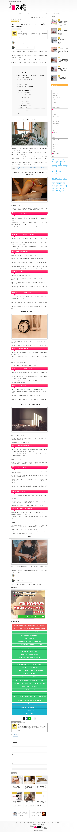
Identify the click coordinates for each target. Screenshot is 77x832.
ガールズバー (54, 168)
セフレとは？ (29, 693)
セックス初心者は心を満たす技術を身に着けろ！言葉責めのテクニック (17, 802)
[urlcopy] (35, 718)
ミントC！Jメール (57, 99)
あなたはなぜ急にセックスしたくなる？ (29, 635)
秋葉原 (53, 188)
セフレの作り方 (56, 121)
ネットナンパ (54, 173)
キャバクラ (60, 168)
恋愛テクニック (56, 139)
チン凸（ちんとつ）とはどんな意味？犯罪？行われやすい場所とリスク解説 (29, 683)
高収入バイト (55, 148)
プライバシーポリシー (56, 13)
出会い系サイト (56, 93)
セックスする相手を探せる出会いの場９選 (29, 631)
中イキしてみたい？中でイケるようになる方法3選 (29, 657)
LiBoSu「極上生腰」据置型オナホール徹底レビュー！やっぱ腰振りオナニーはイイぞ (63, 60)
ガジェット (65, 166)
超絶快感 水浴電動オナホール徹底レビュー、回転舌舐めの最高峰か (63, 41)
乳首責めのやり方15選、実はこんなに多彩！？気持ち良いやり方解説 (17, 786)
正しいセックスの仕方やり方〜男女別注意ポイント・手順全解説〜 (29, 644)
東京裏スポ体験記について (57, 153)
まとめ (58, 161)
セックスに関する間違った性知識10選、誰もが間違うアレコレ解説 (29, 680)
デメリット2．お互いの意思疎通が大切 (25, 94)
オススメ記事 (54, 166)
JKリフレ (53, 159)
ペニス (53, 176)
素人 (60, 188)
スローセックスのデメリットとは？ (24, 90)
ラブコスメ (54, 178)
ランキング (59, 178)
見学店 (63, 190)
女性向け (47, 13)
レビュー (64, 178)
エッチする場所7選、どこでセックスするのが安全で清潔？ (29, 641)
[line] (29, 718)
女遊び (54, 137)
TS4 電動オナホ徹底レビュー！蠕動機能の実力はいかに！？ (63, 78)
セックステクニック (16, 734)
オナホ (54, 130)
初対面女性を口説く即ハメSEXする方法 (29, 686)
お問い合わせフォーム (58, 822)
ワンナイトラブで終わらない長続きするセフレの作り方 (29, 700)
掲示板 (61, 185)
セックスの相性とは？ (29, 638)
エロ (38, 13)
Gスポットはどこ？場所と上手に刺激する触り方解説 (29, 802)
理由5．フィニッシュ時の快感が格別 (25, 86)
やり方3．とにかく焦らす (23, 107)
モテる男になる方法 (29, 703)
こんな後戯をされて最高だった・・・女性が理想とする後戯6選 (29, 664)
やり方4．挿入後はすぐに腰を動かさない (26, 110)
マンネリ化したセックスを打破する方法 (29, 667)
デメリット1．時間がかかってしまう (24, 92)
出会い (20, 13)
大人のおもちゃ (58, 183)
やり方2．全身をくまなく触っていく (25, 105)
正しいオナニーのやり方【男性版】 (29, 673)
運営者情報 (44, 822)
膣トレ (64, 188)
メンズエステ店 (58, 176)
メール (13, 758)
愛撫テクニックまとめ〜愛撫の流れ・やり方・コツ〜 (29, 651)
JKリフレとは (30, 713)
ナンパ (54, 105)
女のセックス (55, 144)
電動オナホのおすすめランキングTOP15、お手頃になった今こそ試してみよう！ (63, 23)
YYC (55, 102)
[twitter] (18, 37)
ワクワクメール (57, 100)
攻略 (65, 185)
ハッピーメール (57, 97)
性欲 (64, 183)
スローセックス (29, 660)
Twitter (63, 159)
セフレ (54, 118)
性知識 (54, 114)
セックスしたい (56, 111)
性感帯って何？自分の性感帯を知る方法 (29, 654)
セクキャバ (54, 171)
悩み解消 (53, 185)
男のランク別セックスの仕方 (29, 689)
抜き (58, 185)
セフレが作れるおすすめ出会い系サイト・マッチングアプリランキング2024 (29, 625)
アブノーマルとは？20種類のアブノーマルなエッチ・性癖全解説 (29, 670)
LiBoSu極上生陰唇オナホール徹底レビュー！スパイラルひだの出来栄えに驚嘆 (63, 69)
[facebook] (27, 718)
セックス (29, 13)
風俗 (54, 151)
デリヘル (64, 171)
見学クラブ (58, 190)
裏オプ (53, 190)
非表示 (31, 68)
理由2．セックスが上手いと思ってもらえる (26, 79)
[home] (19, 37)
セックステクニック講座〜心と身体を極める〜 (29, 648)
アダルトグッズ (63, 161)
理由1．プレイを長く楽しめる (23, 77)
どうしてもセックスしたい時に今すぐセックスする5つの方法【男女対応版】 (29, 628)
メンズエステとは (30, 710)
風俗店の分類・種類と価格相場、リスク (29, 707)
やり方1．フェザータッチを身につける (25, 103)
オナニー (60, 166)
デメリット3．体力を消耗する (23, 97)
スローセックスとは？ (21, 72)
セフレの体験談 (56, 123)
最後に (18, 113)
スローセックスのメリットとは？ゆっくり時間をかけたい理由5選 (30, 75)
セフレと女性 (55, 125)
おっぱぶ (53, 161)
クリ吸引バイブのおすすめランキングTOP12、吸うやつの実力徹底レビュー (63, 32)
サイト (13, 763)
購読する (55, 85)
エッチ (14, 736)
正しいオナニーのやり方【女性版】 (29, 676)
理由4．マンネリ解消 (22, 84)
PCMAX (55, 95)
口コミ (53, 183)
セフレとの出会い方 (56, 107)
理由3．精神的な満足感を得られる (24, 82)
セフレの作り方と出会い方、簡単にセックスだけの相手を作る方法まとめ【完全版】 (29, 697)
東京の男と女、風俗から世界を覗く (38, 824)
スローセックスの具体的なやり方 (23, 101)
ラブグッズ (55, 146)
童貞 (57, 188)
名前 (13, 754)
